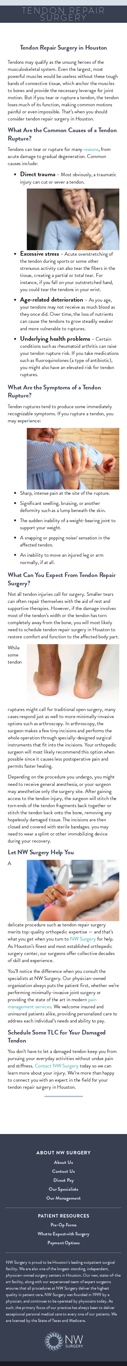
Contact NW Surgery (57, 1066)
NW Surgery (83, 939)
